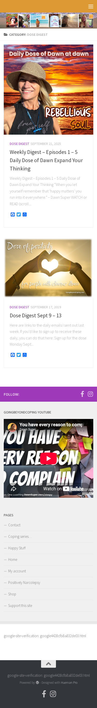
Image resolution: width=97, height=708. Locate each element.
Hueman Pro (69, 682)
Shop (12, 594)
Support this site (20, 605)
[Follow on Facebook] (82, 394)
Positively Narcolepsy (24, 582)
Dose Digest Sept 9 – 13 (36, 315)
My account (17, 571)
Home (12, 559)
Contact (14, 525)
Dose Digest (19, 143)
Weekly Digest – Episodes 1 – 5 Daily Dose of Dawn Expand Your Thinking (46, 160)
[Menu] (91, 6)
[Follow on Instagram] (90, 394)
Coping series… (20, 536)
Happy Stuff (17, 548)
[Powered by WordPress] (37, 682)
